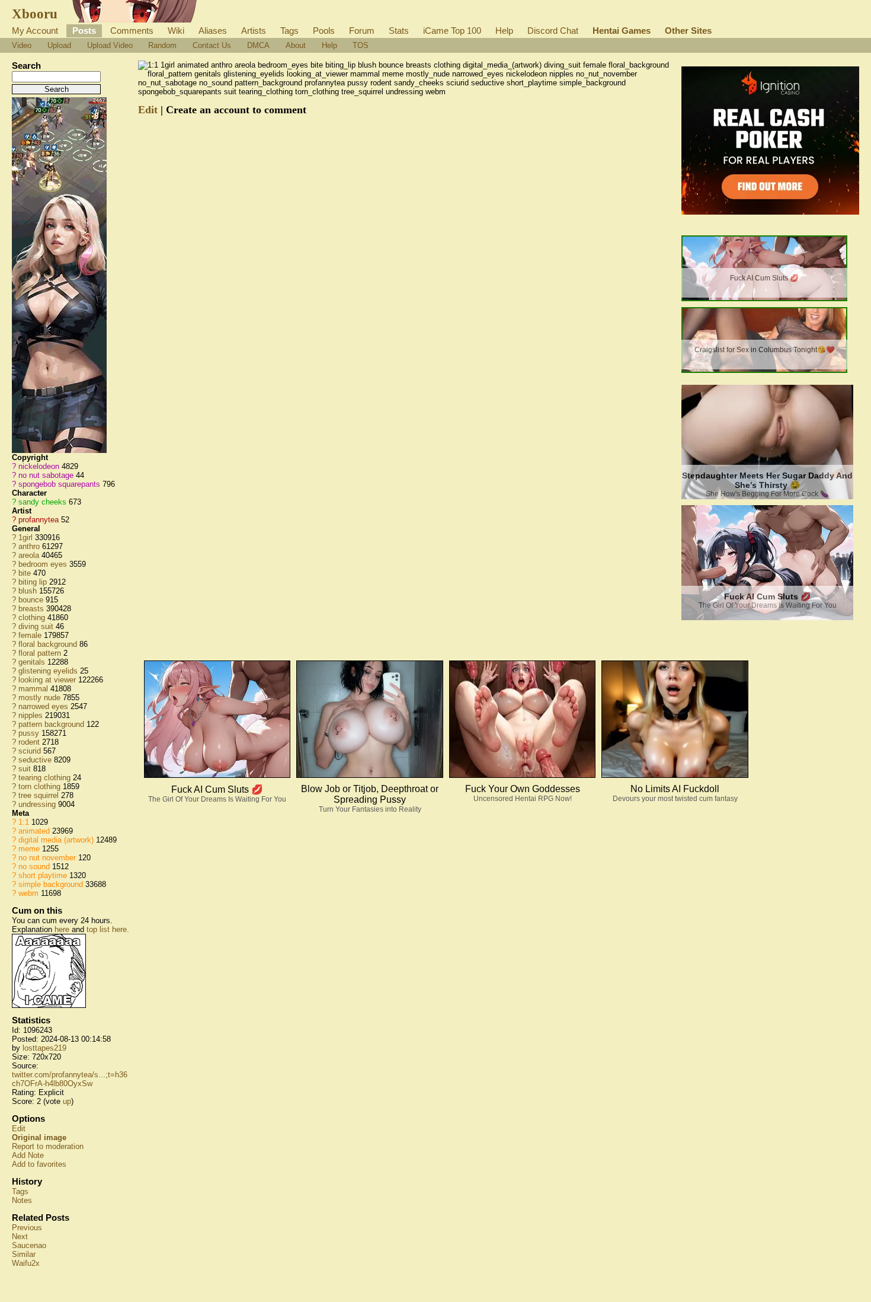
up (67, 1101)
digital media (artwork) (56, 839)
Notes (22, 1200)
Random (162, 45)
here (62, 929)
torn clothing (39, 786)
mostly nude (39, 697)
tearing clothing (44, 777)
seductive (35, 759)
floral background (47, 644)
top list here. (108, 929)
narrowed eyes (43, 706)
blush (27, 590)
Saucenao (29, 1245)
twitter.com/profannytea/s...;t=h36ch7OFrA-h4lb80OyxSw (69, 1079)
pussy (28, 733)
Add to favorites (39, 1164)
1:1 (23, 822)
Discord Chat (552, 30)
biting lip (32, 581)
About (296, 45)
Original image (39, 1137)
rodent (29, 742)
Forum (361, 30)
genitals (31, 662)
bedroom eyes (42, 564)
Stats (399, 30)
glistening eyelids (48, 670)
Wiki (176, 30)
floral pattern (39, 653)
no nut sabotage (45, 475)
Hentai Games (622, 30)
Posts (84, 30)
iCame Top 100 (452, 30)
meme (29, 848)
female (29, 635)
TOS (361, 45)
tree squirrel (38, 795)
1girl (25, 537)
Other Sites (688, 30)
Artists (253, 30)
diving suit (35, 626)
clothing (31, 617)
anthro (29, 546)
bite (24, 573)
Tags (289, 30)
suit (24, 768)
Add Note (28, 1155)
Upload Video (110, 45)
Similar (24, 1254)
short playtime (42, 875)
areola (28, 555)
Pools (324, 30)
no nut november (47, 857)
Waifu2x (26, 1263)
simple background (50, 884)
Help (504, 30)
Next (20, 1236)
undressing (37, 804)
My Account (35, 30)
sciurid (29, 750)
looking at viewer (47, 679)
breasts (31, 608)
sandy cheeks (42, 501)
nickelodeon (38, 466)
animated (34, 830)
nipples (30, 715)
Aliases (212, 30)
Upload (59, 45)
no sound (34, 866)
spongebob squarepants (59, 484)
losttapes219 (44, 1047)
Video (21, 45)
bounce (30, 599)
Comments (131, 30)
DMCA (258, 45)
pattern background (51, 724)
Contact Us (212, 45)
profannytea (38, 519)
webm (28, 893)
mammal (33, 688)
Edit (18, 1128)
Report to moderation (48, 1146)
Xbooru (34, 13)
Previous (27, 1227)
